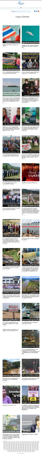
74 (35, 448)
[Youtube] (38, 11)
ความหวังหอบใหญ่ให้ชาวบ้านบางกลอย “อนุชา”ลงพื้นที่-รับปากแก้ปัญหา (9, 183)
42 (30, 444)
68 (21, 448)
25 (26, 443)
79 (11, 449)
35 (14, 444)
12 (31, 441)
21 (16, 443)
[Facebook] (34, 11)
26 (28, 443)
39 (23, 444)
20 (14, 443)
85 (26, 449)
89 (35, 449)
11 (28, 441)
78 (9, 449)
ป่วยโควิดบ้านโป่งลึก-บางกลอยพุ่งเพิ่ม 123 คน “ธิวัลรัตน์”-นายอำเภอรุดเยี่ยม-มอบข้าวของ (11, 330)
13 (33, 441)
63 (9, 448)
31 (4, 444)
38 (21, 444)
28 (33, 443)
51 (16, 446)
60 (37, 446)
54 (23, 446)
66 (16, 448)
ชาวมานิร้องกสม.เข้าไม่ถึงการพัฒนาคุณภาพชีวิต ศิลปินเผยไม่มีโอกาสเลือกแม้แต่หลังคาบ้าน (30, 379)
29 (35, 443)
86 (28, 449)
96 (20, 451)
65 (14, 448)
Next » (33, 451)
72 (30, 448)
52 (18, 446)
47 (7, 446)
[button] (21, 8)
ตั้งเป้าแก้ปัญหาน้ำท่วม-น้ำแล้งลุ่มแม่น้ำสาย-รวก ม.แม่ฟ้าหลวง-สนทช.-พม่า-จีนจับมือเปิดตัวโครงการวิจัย (11, 379)
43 (33, 444)
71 (28, 448)
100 (30, 451)
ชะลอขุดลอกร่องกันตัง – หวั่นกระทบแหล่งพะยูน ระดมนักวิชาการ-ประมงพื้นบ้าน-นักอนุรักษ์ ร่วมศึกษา (30, 46)
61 (4, 448)
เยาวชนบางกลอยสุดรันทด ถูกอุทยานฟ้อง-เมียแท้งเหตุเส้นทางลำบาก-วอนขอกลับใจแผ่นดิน (30, 73)
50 (14, 446)
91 (8, 451)
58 (33, 446)
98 (25, 451)
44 (35, 444)
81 (16, 449)
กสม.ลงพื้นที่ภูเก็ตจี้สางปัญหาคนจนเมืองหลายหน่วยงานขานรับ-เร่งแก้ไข (30, 323)
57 (30, 446)
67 (18, 448)
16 (4, 443)
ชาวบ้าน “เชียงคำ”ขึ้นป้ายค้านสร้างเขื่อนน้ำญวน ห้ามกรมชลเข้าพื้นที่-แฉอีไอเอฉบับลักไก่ (11, 73)
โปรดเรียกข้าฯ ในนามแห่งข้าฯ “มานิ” (9, 405)
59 (35, 446)
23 (21, 443)
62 (7, 448)
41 (28, 444)
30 (37, 443)
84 (23, 449)
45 (37, 444)
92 (11, 451)
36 (16, 444)
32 (7, 444)
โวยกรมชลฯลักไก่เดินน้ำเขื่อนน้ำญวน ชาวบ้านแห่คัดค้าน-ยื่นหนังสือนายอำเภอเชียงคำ (11, 209)
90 (37, 449)
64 (11, 448)
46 (4, 446)
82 (18, 449)
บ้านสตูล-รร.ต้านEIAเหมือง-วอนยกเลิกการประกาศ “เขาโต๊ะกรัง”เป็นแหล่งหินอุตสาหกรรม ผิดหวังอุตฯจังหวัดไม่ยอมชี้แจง (11, 296)
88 (33, 449)
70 (26, 448)
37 (18, 444)
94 (15, 451)
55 (26, 446)
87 (30, 449)
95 (18, 451)
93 (13, 451)
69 (23, 448)
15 (38, 441)
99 (27, 451)
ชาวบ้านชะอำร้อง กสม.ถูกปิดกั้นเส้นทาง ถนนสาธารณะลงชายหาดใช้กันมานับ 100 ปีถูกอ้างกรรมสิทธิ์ (11, 323)
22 (18, 443)
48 (9, 446)
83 (21, 449)
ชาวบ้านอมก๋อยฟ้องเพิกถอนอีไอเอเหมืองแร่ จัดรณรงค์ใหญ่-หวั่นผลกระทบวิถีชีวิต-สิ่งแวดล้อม (11, 155)
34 (11, 444)
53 (21, 446)
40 (26, 444)
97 (22, 451)
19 (11, 443)
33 (9, 444)
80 (14, 449)
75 (37, 448)
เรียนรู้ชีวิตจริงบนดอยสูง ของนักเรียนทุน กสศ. (30, 182)
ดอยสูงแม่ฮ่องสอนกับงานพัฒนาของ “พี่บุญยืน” (30, 434)
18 (9, 443)
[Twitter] (36, 11)
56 (28, 446)
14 (36, 441)
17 (7, 443)
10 (26, 441)
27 (30, 443)
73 (33, 448)
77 (7, 449)
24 (23, 443)
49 (11, 446)
